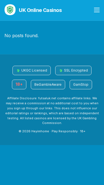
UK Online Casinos (40, 10)
